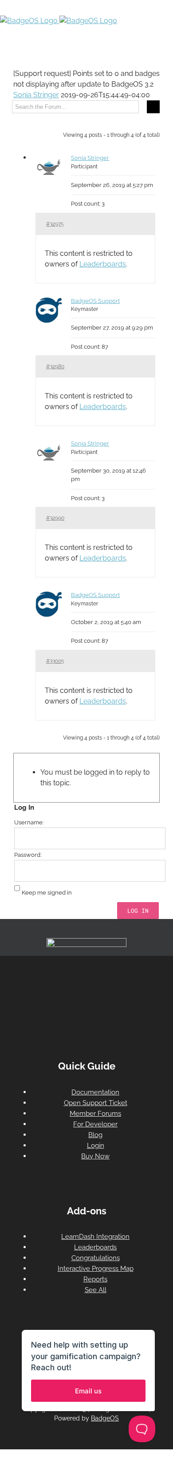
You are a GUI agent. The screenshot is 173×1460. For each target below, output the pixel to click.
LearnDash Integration (95, 1237)
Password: (27, 854)
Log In (138, 911)
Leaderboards (102, 264)
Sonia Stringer (36, 95)
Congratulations (95, 1258)
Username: (28, 822)
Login (95, 1146)
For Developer (95, 1124)
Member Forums (95, 1114)
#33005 (55, 661)
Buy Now (95, 1156)
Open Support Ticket (95, 1103)
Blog (95, 1135)
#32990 (55, 518)
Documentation (95, 1092)
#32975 (55, 224)
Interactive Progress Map (96, 1269)
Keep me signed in (47, 892)
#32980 (55, 366)
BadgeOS (105, 1418)
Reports (95, 1279)
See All (95, 1290)
